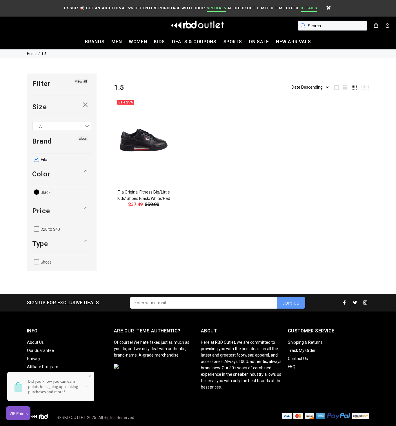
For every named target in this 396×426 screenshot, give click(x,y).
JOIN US (291, 303)
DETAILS (309, 8)
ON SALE (259, 41)
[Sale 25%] (143, 140)
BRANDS (94, 41)
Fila (44, 159)
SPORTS (233, 41)
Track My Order (302, 350)
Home (32, 54)
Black (45, 192)
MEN (116, 41)
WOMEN (138, 41)
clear (85, 105)
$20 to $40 (50, 229)
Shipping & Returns (305, 342)
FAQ (291, 366)
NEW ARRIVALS (293, 41)
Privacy (33, 358)
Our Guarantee (40, 350)
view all (81, 81)
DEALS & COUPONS (194, 41)
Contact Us (298, 358)
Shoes (46, 262)
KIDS (159, 41)
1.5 (43, 54)
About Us (35, 342)
